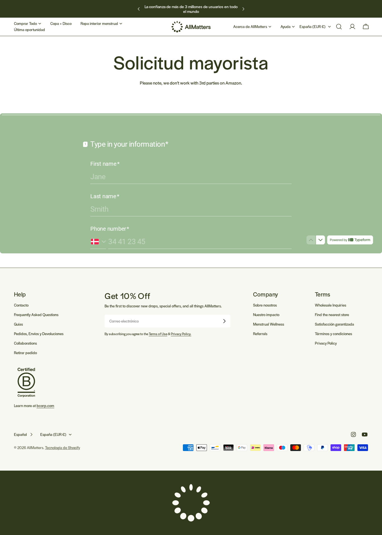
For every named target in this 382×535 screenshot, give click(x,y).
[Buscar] (339, 26)
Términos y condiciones (333, 333)
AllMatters (35, 447)
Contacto (21, 305)
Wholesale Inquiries (330, 305)
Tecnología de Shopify (62, 447)
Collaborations (25, 343)
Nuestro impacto (266, 314)
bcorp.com (45, 405)
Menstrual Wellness (268, 324)
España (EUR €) (313, 26)
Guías (18, 324)
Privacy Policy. (181, 333)
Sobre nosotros (265, 305)
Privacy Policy (326, 343)
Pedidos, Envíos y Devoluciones (38, 333)
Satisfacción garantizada (334, 324)
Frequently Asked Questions (36, 314)
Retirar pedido (25, 352)
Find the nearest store (332, 314)
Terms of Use (158, 333)
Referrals (260, 333)
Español (20, 434)
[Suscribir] (224, 321)
